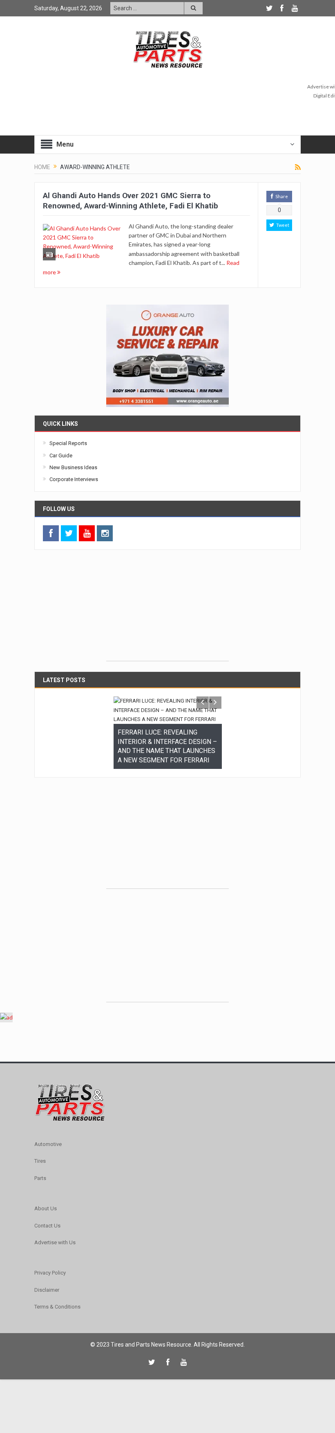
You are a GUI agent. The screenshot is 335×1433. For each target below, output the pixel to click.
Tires (40, 1142)
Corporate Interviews (73, 479)
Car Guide (60, 455)
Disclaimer (46, 1271)
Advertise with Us (55, 1224)
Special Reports (68, 443)
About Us (45, 1190)
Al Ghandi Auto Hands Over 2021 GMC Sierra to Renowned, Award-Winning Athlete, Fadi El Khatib (130, 200)
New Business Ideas (73, 467)
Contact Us (47, 1207)
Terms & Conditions (57, 1288)
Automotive (48, 1126)
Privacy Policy (50, 1254)
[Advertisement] (167, 609)
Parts (40, 1160)
